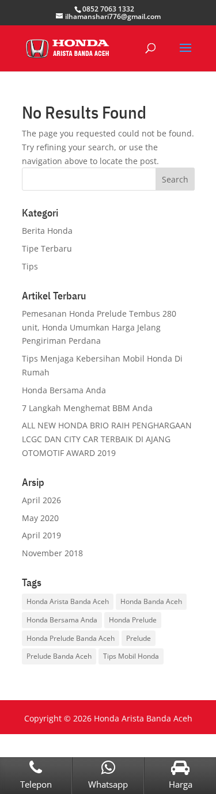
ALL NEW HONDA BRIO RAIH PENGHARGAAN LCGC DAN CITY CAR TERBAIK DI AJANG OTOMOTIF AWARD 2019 (107, 439)
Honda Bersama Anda (64, 390)
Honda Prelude (133, 620)
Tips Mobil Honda (131, 656)
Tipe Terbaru (47, 248)
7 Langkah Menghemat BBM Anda (87, 407)
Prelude (138, 638)
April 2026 (41, 500)
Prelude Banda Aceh (59, 656)
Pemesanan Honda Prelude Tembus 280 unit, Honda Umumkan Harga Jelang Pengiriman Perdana (99, 327)
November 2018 (52, 553)
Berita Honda (47, 230)
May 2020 (40, 517)
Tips (30, 266)
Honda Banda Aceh (151, 601)
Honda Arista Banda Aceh (67, 601)
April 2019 (41, 535)
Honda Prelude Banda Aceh (70, 638)
